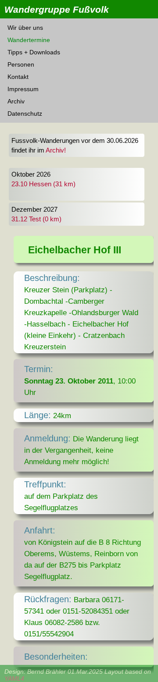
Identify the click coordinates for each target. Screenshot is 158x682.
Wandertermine (28, 39)
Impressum (23, 88)
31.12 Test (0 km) (36, 219)
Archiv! (56, 150)
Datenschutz (24, 113)
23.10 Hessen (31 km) (43, 184)
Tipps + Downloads (33, 52)
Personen (20, 64)
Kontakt (18, 76)
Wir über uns (25, 27)
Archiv (16, 101)
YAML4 (14, 678)
